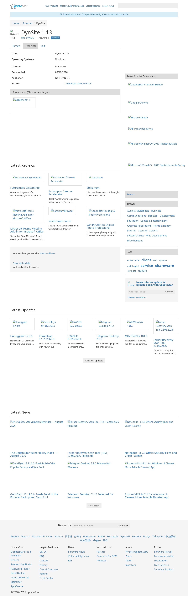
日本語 (68, 536)
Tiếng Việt (157, 536)
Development (167, 215)
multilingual (133, 266)
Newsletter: (65, 525)
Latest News (108, 5)
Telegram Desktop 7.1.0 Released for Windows (90, 495)
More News (94, 505)
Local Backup (18, 573)
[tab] (16, 46)
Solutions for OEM (107, 556)
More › (131, 194)
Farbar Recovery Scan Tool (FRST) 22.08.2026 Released (88, 454)
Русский (125, 536)
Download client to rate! (78, 83)
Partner (101, 551)
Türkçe (146, 536)
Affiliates (101, 560)
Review (16, 45)
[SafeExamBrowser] (62, 210)
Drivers (15, 560)
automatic (133, 260)
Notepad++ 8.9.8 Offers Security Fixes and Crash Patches (151, 454)
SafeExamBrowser (59, 221)
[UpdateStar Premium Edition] (146, 84)
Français (47, 536)
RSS (70, 560)
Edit (43, 45)
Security (142, 230)
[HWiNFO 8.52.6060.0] (79, 324)
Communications (136, 215)
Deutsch (25, 536)
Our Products (51, 5)
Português (113, 536)
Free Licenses (161, 565)
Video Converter (20, 577)
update (142, 270)
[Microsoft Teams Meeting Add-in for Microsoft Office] (27, 214)
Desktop (153, 215)
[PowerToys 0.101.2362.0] (51, 324)
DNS (155, 260)
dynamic (163, 260)
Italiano (58, 536)
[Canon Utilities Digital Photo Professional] (103, 212)
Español (36, 536)
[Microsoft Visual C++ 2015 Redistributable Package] (157, 165)
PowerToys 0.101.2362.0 (46, 337)
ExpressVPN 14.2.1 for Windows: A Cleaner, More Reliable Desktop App (147, 495)
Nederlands (89, 536)
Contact (44, 560)
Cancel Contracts (49, 569)
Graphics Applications (139, 225)
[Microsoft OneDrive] (141, 128)
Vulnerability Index (78, 556)
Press (128, 556)
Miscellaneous (135, 240)
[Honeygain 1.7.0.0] (22, 324)
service (147, 265)
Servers (153, 230)
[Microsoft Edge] (138, 117)
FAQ (42, 556)
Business (156, 210)
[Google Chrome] (139, 102)
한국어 (77, 536)
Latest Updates (93, 5)
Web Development (156, 235)
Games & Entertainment (153, 220)
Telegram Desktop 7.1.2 (107, 337)
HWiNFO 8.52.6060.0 (75, 337)
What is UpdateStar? (136, 551)
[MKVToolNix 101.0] (137, 324)
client (146, 259)
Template (131, 270)
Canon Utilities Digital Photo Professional (100, 226)
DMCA (43, 551)
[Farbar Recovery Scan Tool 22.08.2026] (165, 325)
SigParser (16, 582)
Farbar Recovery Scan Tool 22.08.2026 (163, 342)
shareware (164, 265)
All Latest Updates (94, 360)
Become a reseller (164, 556)
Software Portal (163, 551)
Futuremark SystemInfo (25, 187)
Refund (44, 573)
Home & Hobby (162, 225)
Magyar (97, 540)
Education (132, 220)
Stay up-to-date (21, 263)
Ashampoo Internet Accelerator (60, 193)
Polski (101, 536)
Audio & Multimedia (138, 210)
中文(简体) (171, 536)
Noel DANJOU (27, 37)
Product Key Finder (21, 564)
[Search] (175, 5)
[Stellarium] (96, 177)
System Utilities (135, 235)
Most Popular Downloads (72, 5)
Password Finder (20, 568)
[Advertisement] (65, 136)
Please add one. (48, 253)
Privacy (43, 565)
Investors (130, 565)
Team (128, 560)
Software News (76, 551)
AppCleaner (17, 586)
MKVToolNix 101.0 (136, 336)
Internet (131, 230)
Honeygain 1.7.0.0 (21, 336)
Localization (160, 560)
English (15, 536)
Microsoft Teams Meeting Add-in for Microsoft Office (26, 230)
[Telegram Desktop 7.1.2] (108, 324)
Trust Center (46, 578)
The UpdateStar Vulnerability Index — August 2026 (33, 454)
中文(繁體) (85, 540)
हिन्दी (105, 540)
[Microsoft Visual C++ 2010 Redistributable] (153, 143)
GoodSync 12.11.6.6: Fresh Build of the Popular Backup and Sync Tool (34, 495)
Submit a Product (163, 569)
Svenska (136, 536)
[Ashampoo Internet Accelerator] (65, 179)
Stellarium (93, 187)
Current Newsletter (137, 297)
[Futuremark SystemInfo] (27, 177)
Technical (30, 45)
